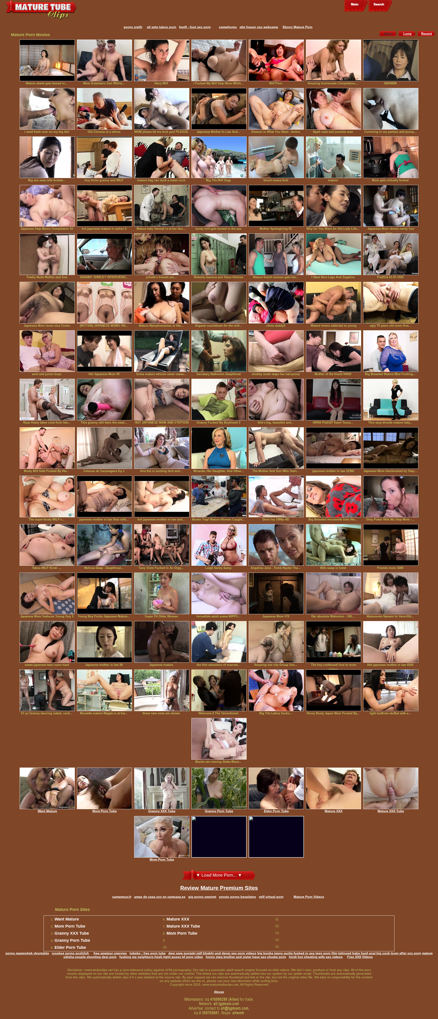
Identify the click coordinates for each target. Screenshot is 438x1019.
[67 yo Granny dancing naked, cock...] (47, 690)
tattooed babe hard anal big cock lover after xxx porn (379, 953)
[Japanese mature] (161, 642)
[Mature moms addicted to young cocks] (333, 302)
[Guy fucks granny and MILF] (104, 157)
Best (388, 33)
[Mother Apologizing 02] (276, 206)
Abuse (219, 992)
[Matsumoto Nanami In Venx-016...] (390, 593)
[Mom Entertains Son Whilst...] (104, 60)
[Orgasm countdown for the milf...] (219, 302)
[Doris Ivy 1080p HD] (276, 496)
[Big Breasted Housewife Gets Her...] (333, 496)
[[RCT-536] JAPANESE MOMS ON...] (104, 302)
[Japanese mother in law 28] (104, 642)
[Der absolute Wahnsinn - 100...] (333, 593)
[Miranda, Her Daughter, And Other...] (219, 448)
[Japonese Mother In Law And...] (219, 109)
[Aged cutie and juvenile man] (333, 109)
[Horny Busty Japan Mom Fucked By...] (333, 690)
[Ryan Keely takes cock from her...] (47, 399)
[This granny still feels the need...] (104, 399)
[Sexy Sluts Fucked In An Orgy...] (161, 545)
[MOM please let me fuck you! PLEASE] (161, 109)
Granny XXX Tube (161, 811)
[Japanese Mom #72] (276, 593)
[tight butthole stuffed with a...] (390, 690)
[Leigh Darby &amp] (219, 545)
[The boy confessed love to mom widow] (333, 642)
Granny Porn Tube (219, 811)
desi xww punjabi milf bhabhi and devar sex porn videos (212, 953)
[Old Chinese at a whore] (104, 109)
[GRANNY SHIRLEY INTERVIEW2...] (104, 254)
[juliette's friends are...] (161, 254)
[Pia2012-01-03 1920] (390, 254)
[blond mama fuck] (276, 157)
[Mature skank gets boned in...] (47, 60)
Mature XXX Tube (391, 811)
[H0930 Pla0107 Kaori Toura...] (333, 399)
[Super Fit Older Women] (161, 593)
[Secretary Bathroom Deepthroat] (219, 351)
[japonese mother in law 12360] (333, 448)
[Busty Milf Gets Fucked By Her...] (47, 448)
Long (407, 33)
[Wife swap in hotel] (333, 545)
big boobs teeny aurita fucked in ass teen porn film (297, 953)
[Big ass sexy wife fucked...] (47, 157)
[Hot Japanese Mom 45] (104, 351)
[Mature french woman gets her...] (276, 254)
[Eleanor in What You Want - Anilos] (276, 109)
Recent (426, 33)
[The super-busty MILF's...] (47, 496)
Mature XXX (333, 811)
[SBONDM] (390, 60)
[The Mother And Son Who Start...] (276, 448)
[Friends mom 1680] (390, 545)
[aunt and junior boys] (47, 351)
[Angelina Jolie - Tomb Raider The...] (276, 545)
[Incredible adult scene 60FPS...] (219, 593)
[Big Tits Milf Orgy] (219, 157)
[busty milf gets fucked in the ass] (219, 206)
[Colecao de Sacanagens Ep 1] (104, 448)
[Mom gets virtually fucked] (390, 157)
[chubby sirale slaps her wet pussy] (276, 351)
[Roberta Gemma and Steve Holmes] (219, 254)
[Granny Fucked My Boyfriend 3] (219, 399)
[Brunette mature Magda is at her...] (104, 690)
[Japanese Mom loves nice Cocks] (47, 302)
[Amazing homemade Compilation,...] (333, 60)
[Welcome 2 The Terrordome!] (219, 690)
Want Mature (47, 811)
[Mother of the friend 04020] (333, 351)
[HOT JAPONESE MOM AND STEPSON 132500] (161, 399)
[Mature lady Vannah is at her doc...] (161, 206)
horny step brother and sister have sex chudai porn (246, 957)
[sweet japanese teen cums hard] (47, 642)
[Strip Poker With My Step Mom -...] (390, 496)
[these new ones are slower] (161, 690)
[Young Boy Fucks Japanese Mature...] (104, 593)
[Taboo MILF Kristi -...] (47, 545)
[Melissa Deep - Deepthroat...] (104, 545)
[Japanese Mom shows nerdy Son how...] (390, 206)
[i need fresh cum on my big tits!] (47, 109)
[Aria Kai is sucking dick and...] (161, 448)
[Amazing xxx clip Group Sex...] (276, 642)
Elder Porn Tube (276, 811)
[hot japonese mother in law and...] (161, 496)
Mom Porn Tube (104, 811)
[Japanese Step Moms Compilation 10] (47, 206)
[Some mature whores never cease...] (161, 351)
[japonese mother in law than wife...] (104, 496)
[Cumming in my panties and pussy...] (390, 109)
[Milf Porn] (276, 60)
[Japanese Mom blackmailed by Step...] (390, 448)
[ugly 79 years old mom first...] (390, 302)
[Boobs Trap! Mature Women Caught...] (219, 496)
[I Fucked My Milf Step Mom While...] (219, 60)
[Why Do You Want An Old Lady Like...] (333, 206)
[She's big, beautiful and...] (276, 399)
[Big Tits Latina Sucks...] (276, 690)
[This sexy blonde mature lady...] (390, 399)
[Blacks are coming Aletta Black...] (219, 739)
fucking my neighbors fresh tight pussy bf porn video (161, 957)
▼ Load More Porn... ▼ (219, 875)
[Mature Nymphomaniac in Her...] (161, 302)
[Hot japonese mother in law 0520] (390, 642)
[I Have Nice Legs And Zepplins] (333, 254)
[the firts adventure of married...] (219, 642)
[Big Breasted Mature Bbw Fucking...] (390, 351)
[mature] (333, 157)
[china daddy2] (276, 302)
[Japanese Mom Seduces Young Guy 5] (47, 593)
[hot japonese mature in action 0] (104, 206)
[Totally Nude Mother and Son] (47, 254)
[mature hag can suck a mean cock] (161, 157)
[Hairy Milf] (161, 60)
